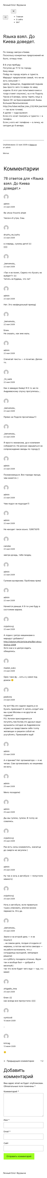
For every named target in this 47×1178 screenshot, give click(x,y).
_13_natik (8, 379)
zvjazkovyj (9, 626)
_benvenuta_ (9, 263)
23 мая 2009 (9, 671)
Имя (6, 1120)
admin (6, 204)
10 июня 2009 (10, 1021)
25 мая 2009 (9, 754)
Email (7, 1131)
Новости (33, 145)
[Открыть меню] (5, 17)
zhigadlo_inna (10, 988)
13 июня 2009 (10, 1046)
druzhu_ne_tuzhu (12, 234)
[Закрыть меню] (13, 11)
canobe (7, 546)
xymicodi (8, 1017)
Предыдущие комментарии (19, 1061)
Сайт (6, 1143)
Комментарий (11, 1091)
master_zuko (10, 668)
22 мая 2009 (9, 207)
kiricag (7, 1043)
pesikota (8, 697)
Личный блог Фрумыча (14, 5)
